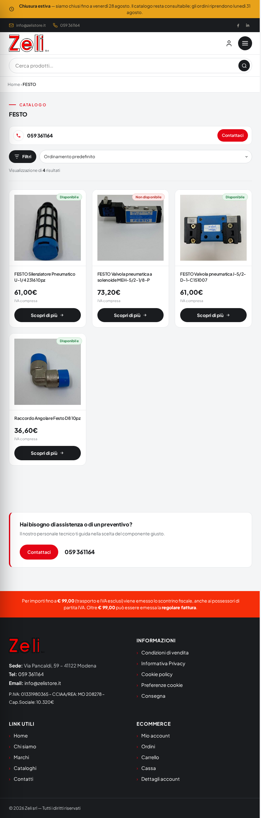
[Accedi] (229, 43)
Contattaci (232, 135)
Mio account (155, 735)
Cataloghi (25, 768)
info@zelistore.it (31, 25)
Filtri (26, 156)
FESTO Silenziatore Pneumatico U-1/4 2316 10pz (44, 277)
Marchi (21, 757)
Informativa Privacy (163, 663)
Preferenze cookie (162, 685)
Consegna (153, 696)
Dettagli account (160, 779)
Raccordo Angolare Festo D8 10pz (47, 418)
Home (14, 84)
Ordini (148, 746)
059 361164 (70, 25)
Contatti (23, 779)
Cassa (148, 768)
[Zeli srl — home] (29, 43)
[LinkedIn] (247, 25)
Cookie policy (157, 674)
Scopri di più (44, 315)
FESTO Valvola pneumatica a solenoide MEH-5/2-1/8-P (124, 277)
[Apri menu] (245, 43)
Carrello (150, 757)
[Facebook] (238, 25)
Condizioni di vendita (165, 652)
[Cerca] (244, 65)
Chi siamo (25, 746)
